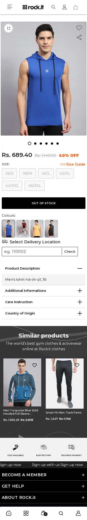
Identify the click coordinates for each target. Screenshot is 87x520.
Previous (6, 395)
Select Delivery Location (34, 242)
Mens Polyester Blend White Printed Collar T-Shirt (65, 414)
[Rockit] (33, 7)
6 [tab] (57, 143)
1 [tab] (29, 143)
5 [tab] (52, 143)
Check (69, 251)
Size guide (75, 164)
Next (80, 395)
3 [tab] (40, 143)
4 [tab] (46, 143)
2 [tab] (35, 143)
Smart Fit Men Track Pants (21, 412)
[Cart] (75, 7)
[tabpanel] (44, 79)
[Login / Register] (64, 7)
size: (6, 164)
